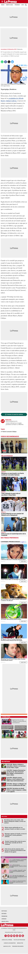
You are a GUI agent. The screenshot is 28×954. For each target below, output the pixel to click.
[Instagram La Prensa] (11, 936)
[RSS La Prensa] (23, 936)
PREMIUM (4, 916)
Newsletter (20, 943)
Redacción (19, 49)
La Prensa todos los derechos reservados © (14, 929)
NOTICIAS (4, 911)
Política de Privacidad (19, 939)
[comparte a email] (12, 61)
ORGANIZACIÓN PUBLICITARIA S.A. (14, 932)
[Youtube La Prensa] (14, 936)
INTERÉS (4, 913)
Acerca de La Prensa (7, 939)
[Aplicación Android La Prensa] (20, 936)
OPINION (4, 919)
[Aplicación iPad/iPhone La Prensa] (17, 936)
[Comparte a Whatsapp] (2, 61)
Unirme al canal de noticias (15, 414)
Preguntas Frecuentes (17, 946)
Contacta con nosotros (10, 943)
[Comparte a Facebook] (5, 61)
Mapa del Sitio (7, 946)
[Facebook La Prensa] (5, 936)
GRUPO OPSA (5, 921)
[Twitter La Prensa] (8, 936)
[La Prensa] (7, 925)
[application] (14, 445)
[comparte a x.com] (9, 61)
